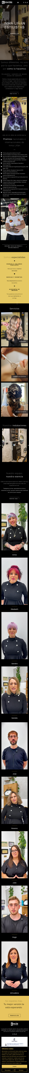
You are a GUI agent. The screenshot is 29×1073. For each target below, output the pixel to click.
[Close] (27, 1048)
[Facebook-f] (25, 2)
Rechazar (21, 1070)
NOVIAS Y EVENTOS (21, 412)
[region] (14, 1060)
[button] (18, 2)
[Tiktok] (27, 2)
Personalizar (7, 1070)
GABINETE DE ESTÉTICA (19, 376)
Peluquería (22, 341)
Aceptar (14, 1066)
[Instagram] (23, 2)
